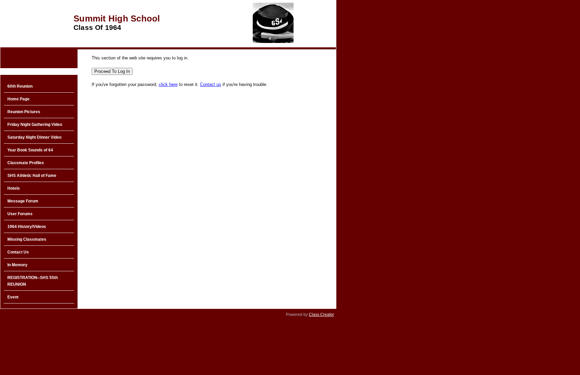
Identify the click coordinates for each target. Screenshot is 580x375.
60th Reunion (20, 86)
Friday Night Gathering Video (34, 124)
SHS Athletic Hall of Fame (31, 175)
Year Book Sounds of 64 (30, 150)
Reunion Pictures (23, 111)
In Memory (17, 265)
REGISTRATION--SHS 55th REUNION (32, 281)
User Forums (20, 214)
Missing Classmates (26, 239)
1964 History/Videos (26, 226)
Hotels (13, 188)
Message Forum (22, 201)
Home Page (18, 99)
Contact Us (18, 252)
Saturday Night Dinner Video (34, 137)
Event (12, 297)
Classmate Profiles (25, 162)
